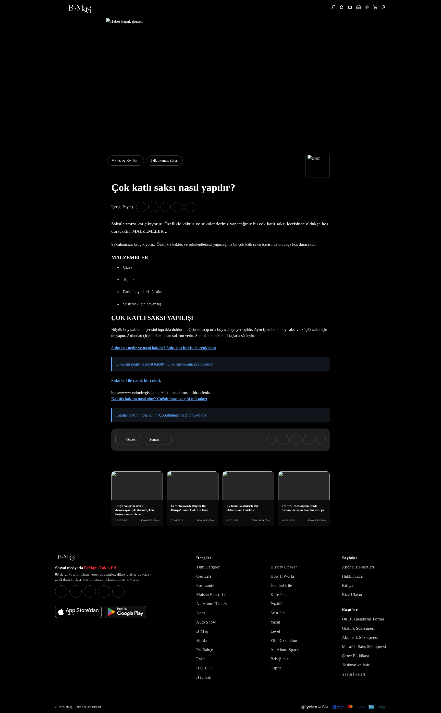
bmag (69, 707)
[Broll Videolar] (367, 7)
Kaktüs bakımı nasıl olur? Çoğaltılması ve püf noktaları (159, 399)
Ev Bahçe (204, 649)
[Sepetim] (375, 7)
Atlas (200, 613)
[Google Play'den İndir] (125, 612)
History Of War (284, 567)
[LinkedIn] (104, 591)
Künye (347, 585)
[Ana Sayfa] (66, 558)
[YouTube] (75, 591)
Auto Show (206, 622)
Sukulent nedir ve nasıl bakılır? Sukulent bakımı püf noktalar (165, 364)
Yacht (275, 622)
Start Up (278, 613)
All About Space (285, 649)
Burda (201, 640)
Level (275, 631)
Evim (200, 659)
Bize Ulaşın (352, 594)
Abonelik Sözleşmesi (360, 637)
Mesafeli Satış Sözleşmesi (364, 646)
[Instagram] (61, 591)
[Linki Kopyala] (320, 440)
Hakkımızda (352, 576)
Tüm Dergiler (207, 567)
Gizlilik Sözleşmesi (358, 628)
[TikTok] (118, 591)
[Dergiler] (350, 7)
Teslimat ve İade (356, 665)
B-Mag (202, 631)
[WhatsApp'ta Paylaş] (166, 207)
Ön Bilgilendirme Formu (363, 619)
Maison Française (211, 594)
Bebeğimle (280, 659)
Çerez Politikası (355, 656)
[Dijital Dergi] (358, 7)
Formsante (205, 585)
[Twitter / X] (90, 591)
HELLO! (204, 668)
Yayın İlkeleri (353, 674)
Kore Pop (279, 594)
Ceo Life (203, 576)
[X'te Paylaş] (153, 207)
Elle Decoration (284, 640)
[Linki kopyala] (190, 207)
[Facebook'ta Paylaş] (141, 207)
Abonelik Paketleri (358, 567)
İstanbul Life (281, 585)
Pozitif (276, 604)
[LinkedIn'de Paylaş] (178, 207)
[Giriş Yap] (384, 7)
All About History (211, 604)
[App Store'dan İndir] (78, 612)
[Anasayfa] (341, 7)
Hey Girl (203, 677)
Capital (277, 668)
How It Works (283, 576)
